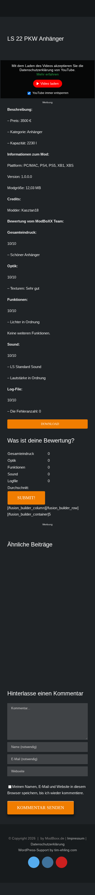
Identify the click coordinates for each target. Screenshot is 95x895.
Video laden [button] (49, 83)
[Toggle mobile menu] (84, 9)
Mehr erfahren (48, 74)
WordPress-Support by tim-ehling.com (47, 850)
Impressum (76, 838)
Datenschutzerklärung (48, 844)
